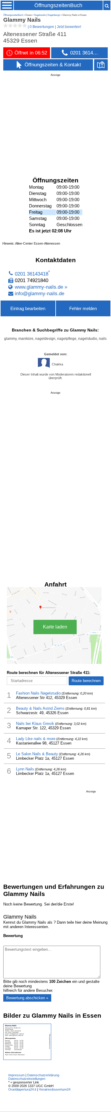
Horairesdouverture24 (54, 1089)
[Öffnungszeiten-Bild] (27, 1058)
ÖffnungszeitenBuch (58, 5)
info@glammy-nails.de (39, 293)
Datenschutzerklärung (43, 1075)
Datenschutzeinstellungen (26, 1078)
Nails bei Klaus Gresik (35, 723)
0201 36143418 (31, 274)
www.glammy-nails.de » (41, 287)
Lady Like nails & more (35, 738)
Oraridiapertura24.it (22, 1089)
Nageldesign (54, 15)
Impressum (16, 1075)
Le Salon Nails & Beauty (37, 754)
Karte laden (55, 626)
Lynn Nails (25, 769)
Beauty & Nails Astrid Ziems (40, 708)
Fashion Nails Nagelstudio (38, 693)
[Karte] (101, 64)
